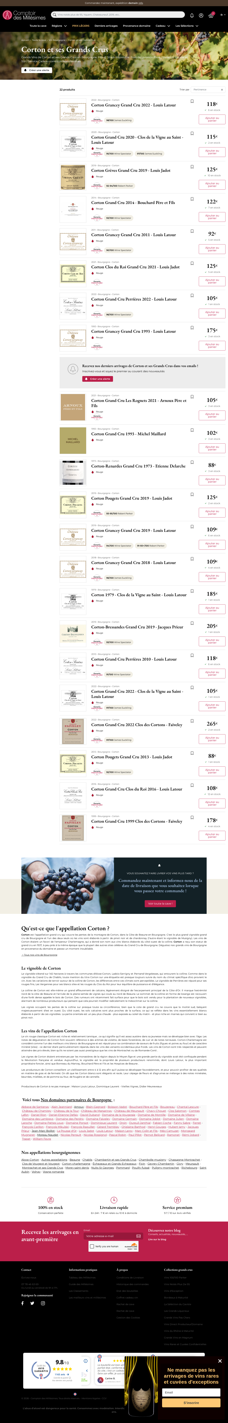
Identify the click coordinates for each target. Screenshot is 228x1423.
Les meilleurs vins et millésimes (87, 1297)
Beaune (75, 1159)
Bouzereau (167, 1106)
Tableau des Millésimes (82, 1277)
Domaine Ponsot (77, 1122)
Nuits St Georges (102, 1167)
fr (222, 15)
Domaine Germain (124, 1118)
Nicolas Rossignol (95, 1134)
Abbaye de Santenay (35, 1106)
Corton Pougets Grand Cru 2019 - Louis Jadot (131, 498)
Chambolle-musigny (152, 1159)
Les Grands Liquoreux (176, 1310)
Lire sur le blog (157, 1239)
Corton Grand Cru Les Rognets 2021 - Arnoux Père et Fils (138, 403)
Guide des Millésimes (81, 1284)
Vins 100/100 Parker (175, 1277)
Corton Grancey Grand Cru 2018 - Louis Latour (133, 562)
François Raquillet (83, 1126)
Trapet (26, 1139)
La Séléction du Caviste (177, 1304)
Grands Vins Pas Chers (177, 1317)
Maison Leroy (124, 1130)
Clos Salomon (177, 1110)
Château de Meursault (129, 1110)
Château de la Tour (66, 1110)
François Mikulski (57, 1126)
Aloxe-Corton (30, 1159)
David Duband (90, 1114)
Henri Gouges (157, 1126)
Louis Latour (104, 1130)
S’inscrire (191, 1403)
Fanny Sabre (182, 1122)
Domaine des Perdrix (70, 1118)
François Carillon (33, 1126)
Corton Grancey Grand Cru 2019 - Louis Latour (133, 530)
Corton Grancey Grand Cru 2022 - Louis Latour (133, 105)
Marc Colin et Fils (146, 1130)
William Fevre (42, 1139)
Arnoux (79, 1106)
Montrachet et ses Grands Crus (42, 1167)
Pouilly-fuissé (141, 1167)
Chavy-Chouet (156, 1110)
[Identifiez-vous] (201, 15)
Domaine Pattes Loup (49, 1122)
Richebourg (189, 1167)
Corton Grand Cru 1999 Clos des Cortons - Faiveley (136, 821)
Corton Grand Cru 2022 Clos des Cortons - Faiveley (136, 724)
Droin (123, 1122)
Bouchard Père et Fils (143, 1106)
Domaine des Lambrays (37, 1118)
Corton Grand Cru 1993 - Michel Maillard (128, 433)
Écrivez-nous (28, 1277)
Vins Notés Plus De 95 (177, 1284)
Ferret (197, 1122)
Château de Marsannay (96, 1110)
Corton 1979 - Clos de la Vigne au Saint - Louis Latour (139, 594)
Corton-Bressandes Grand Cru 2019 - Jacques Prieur (137, 627)
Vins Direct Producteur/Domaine (183, 1324)
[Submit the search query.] (54, 14)
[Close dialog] (220, 1361)
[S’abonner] (139, 1236)
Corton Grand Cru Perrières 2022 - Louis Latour (134, 299)
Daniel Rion (38, 1114)
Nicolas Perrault (71, 1134)
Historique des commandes (133, 1284)
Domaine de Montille (152, 1114)
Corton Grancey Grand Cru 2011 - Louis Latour (133, 234)
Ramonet (173, 1134)
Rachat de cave (125, 1304)
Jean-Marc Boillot (43, 1130)
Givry (180, 1163)
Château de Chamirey (36, 1110)
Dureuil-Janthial (140, 1122)
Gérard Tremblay (108, 1126)
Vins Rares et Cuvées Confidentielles (185, 1344)
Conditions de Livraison (130, 1277)
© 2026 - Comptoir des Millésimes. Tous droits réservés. (50, 1398)
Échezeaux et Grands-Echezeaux (115, 1163)
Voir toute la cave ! (160, 903)
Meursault (192, 1163)
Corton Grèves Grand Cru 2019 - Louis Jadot (130, 170)
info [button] (141, 3)
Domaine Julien (173, 1118)
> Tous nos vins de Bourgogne (39, 954)
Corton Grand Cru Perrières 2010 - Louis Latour (134, 659)
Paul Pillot (135, 1134)
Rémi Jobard (190, 1134)
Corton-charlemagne (76, 1163)
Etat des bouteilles (127, 1290)
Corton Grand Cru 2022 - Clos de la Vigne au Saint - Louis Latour (137, 694)
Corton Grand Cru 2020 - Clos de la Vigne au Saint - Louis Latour (137, 140)
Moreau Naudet (47, 1134)
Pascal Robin (117, 1134)
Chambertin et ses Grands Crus (115, 1159)
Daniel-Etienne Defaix (63, 1114)
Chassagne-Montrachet (184, 1159)
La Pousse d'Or (67, 1130)
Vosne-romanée (53, 1171)
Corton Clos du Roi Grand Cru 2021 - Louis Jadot (135, 266)
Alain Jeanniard (61, 1106)
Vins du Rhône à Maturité (179, 1330)
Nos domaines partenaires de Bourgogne (76, 1099)
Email (87, 1230)
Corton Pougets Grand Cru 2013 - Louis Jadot (131, 756)
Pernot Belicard (154, 1134)
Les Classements (78, 1290)
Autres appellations (54, 1159)
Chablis (87, 1159)
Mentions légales (91, 1398)
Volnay (36, 1171)
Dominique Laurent (104, 1122)
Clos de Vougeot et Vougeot (41, 1163)
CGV (104, 1398)
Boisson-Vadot (117, 1106)
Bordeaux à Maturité (176, 1297)
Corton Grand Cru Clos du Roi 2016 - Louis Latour (136, 789)
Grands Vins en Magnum (178, 1337)
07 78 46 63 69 (30, 1284)
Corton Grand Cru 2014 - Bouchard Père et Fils (133, 202)
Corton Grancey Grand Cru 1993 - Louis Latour (133, 331)
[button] (50, 1206)
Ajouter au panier (212, 119)
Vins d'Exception (173, 1290)
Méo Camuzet (169, 1130)
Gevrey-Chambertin (161, 1163)
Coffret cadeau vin (127, 1297)
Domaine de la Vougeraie (118, 1114)
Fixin (142, 1163)
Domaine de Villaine (181, 1114)
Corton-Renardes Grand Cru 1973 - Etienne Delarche (138, 466)
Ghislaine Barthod (133, 1126)
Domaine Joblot (150, 1118)
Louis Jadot (86, 1130)
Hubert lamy (176, 1126)
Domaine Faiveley (98, 1118)
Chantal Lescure (188, 1106)
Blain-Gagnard (95, 1106)
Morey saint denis (77, 1167)
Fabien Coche (162, 1122)
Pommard (123, 1167)
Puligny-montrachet (165, 1167)
